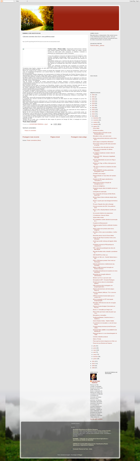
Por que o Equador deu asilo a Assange (103, 204)
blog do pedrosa (33, 9)
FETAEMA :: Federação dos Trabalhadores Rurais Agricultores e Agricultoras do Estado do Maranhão (90, 439)
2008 (93, 367)
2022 (93, 94)
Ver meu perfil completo (96, 419)
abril (94, 352)
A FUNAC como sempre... (99, 173)
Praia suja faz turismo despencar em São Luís (105, 341)
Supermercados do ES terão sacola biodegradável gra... (102, 133)
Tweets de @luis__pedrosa (97, 45)
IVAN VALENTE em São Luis (100, 255)
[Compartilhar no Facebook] (59, 124)
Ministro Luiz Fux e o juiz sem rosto (102, 277)
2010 (93, 363)
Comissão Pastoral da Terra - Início (82, 449)
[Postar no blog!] (56, 124)
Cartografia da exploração (99, 191)
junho (94, 348)
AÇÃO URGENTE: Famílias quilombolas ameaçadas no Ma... (103, 171)
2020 (93, 99)
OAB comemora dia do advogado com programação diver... (103, 286)
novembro (96, 120)
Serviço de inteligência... (99, 186)
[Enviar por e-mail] (54, 124)
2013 (93, 114)
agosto (95, 126)
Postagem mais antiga (79, 137)
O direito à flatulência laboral (100, 336)
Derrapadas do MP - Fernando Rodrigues (103, 280)
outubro (95, 122)
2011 (93, 361)
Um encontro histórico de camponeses (103, 213)
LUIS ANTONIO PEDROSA (96, 382)
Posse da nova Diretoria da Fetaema (102, 343)
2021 (93, 96)
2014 (93, 111)
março (95, 354)
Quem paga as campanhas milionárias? (103, 141)
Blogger (80, 454)
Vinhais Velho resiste (98, 217)
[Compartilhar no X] (57, 124)
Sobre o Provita (97, 339)
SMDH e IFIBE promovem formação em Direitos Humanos (103, 268)
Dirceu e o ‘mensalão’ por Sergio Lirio (102, 309)
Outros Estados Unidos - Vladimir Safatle (103, 320)
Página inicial (55, 137)
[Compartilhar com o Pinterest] (60, 124)
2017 (93, 105)
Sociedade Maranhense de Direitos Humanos (85, 429)
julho (94, 345)
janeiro (95, 358)
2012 (93, 116)
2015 (93, 109)
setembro (96, 124)
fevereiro (95, 356)
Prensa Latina (62, 49)
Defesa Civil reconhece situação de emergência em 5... (102, 183)
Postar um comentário (30, 130)
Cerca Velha (96, 128)
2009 (93, 365)
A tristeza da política (98, 130)
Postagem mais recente (31, 137)
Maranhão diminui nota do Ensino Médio (103, 235)
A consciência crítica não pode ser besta (103, 147)
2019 (93, 101)
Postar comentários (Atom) (34, 140)
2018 (93, 103)
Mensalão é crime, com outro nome (102, 136)
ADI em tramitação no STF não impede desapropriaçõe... (103, 300)
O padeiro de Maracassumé (100, 223)
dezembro (96, 118)
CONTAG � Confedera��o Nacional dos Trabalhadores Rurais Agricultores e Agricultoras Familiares (90, 444)
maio (94, 350)
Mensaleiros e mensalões (99, 315)
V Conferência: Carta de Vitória (101, 215)
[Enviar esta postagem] (51, 124)
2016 (93, 107)
